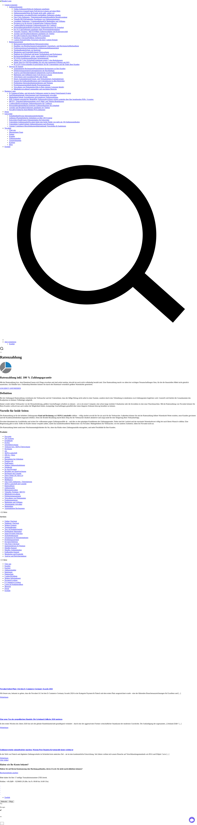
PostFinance (9, 463)
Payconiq (8, 436)
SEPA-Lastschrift (11, 453)
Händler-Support (11, 548)
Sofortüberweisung (11, 445)
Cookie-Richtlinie (11, 576)
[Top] (2, 823)
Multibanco (9, 480)
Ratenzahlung (9, 486)
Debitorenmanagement (13, 496)
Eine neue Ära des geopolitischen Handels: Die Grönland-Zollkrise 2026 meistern (31, 719)
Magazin (8, 586)
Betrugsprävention (11, 490)
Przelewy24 (9, 461)
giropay (7, 457)
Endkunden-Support (12, 552)
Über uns (8, 564)
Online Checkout (11, 521)
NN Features (9, 438)
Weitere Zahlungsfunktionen (15, 465)
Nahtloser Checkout (12, 523)
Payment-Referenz (11, 542)
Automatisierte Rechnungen (15, 508)
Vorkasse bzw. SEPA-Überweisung (17, 447)
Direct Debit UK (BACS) (14, 475)
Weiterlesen (4, 697)
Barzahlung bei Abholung (14, 459)
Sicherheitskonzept (11, 536)
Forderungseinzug (11, 500)
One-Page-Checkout (12, 544)
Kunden (7, 566)
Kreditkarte (9, 441)
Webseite (4, 801)
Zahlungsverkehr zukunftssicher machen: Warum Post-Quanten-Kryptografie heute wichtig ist (36, 750)
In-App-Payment (11, 469)
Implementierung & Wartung (15, 546)
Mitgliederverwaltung (12, 494)
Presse (7, 588)
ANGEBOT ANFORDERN (10, 388)
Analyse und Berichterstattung (15, 556)
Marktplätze (9, 506)
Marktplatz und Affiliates (13, 502)
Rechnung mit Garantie (13, 473)
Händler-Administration (13, 550)
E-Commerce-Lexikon (13, 582)
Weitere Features (11, 525)
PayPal (7, 443)
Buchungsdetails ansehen (9, 773)
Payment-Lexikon (11, 580)
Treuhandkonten (10, 527)
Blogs (11, 801)
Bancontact (9, 478)
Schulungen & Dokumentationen (16, 538)
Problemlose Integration (13, 531)
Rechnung (8, 449)
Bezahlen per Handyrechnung (15, 471)
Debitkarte (8, 467)
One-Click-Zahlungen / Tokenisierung (18, 482)
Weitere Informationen (13, 578)
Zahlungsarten (10, 488)
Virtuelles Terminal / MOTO (15, 492)
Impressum (8, 572)
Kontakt (7, 591)
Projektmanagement (12, 540)
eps (6, 451)
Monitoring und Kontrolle (14, 554)
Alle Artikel (4, 760)
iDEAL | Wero (10, 455)
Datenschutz (9, 574)
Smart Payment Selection (14, 533)
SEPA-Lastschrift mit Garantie (15, 484)
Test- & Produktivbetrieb (13, 529)
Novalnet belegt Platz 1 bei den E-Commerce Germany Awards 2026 (26, 689)
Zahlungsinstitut (10, 570)
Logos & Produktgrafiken (14, 584)
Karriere (7, 568)
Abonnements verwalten (13, 504)
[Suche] (101, 340)
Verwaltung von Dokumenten (15, 498)
